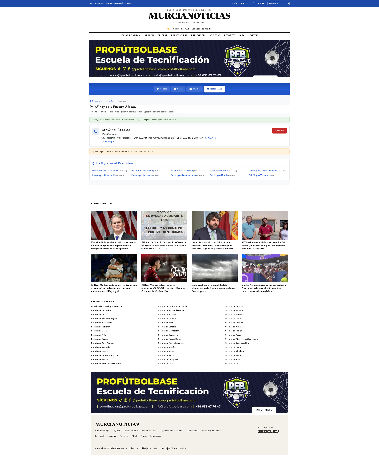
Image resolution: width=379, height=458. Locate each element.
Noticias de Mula (165, 322)
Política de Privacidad (177, 448)
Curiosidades (193, 430)
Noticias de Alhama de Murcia (171, 310)
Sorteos (245, 3)
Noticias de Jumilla (99, 359)
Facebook (99, 436)
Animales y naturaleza (211, 430)
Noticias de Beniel (166, 355)
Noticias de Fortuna (234, 306)
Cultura (162, 35)
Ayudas (117, 430)
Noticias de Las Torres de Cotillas (173, 306)
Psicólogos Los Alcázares (183, 175)
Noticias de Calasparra (168, 359)
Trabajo (196, 89)
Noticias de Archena (167, 314)
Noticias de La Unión (167, 318)
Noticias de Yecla (98, 335)
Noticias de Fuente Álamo (169, 339)
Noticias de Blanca (233, 327)
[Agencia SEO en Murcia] (269, 429)
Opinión (149, 35)
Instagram (111, 436)
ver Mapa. (109, 141)
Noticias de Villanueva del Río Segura (241, 339)
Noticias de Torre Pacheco (102, 343)
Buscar (260, 3)
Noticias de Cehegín (167, 327)
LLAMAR (280, 130)
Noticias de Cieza (99, 331)
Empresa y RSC (179, 35)
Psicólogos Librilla (218, 170)
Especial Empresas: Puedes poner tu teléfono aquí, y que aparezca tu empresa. (123, 151)
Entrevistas (198, 35)
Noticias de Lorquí (233, 318)
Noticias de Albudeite (234, 351)
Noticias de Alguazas (234, 310)
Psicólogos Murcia (218, 175)
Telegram (124, 436)
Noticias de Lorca (98, 314)
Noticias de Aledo (233, 355)
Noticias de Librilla (233, 331)
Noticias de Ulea (232, 359)
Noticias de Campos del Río (237, 343)
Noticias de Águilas (99, 339)
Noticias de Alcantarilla (101, 322)
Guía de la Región (103, 430)
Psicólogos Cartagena (181, 170)
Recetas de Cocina (149, 430)
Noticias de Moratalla (234, 314)
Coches (163, 89)
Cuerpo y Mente (131, 430)
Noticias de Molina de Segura (104, 318)
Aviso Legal (152, 448)
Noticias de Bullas (166, 351)
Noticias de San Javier (101, 347)
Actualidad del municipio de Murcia (106, 306)
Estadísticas (155, 436)
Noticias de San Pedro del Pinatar (106, 363)
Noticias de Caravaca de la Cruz (105, 355)
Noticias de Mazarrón (100, 327)
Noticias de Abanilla (234, 322)
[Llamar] (95, 131)
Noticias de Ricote (233, 347)
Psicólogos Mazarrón (142, 170)
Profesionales (216, 89)
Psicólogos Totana (258, 175)
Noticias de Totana (99, 351)
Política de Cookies (137, 448)
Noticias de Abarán (166, 347)
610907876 (210, 137)
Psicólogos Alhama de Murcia (263, 170)
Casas (179, 89)
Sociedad (214, 35)
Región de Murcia (131, 35)
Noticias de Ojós (232, 363)
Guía (234, 3)
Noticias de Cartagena (101, 310)
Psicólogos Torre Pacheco (105, 170)
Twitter (143, 436)
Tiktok (134, 436)
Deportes (229, 35)
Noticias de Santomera (168, 335)
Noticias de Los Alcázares (169, 331)
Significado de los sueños (172, 430)
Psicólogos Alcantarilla (104, 175)
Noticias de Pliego (233, 335)
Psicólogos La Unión (141, 175)
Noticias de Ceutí (165, 363)
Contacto (163, 448)
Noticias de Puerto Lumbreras (171, 343)
